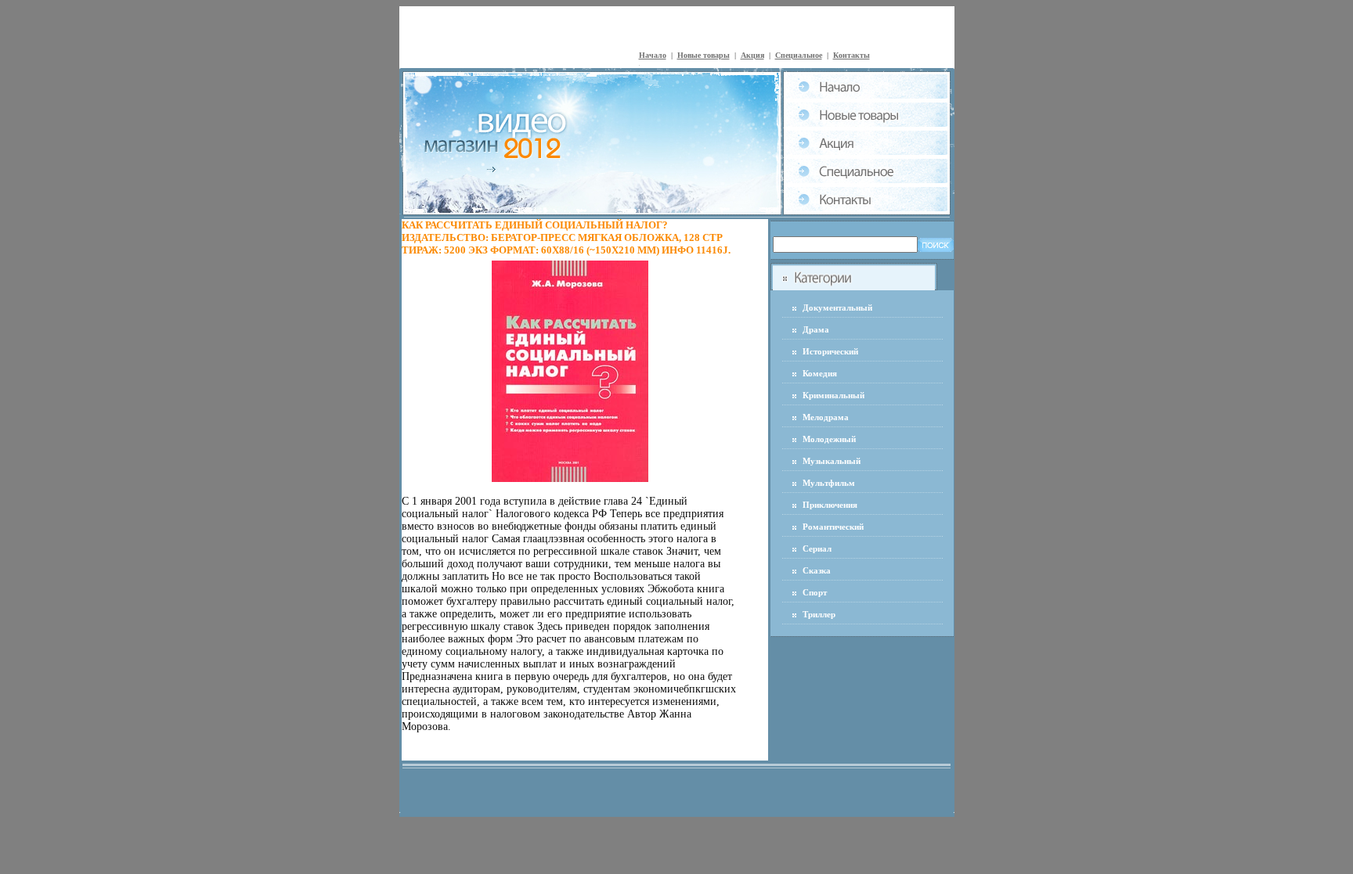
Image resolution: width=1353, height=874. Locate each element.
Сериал (817, 548)
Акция (752, 55)
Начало (652, 55)
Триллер (819, 614)
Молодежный (829, 439)
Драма (816, 329)
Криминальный (833, 395)
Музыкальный (832, 461)
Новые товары (703, 55)
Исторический (830, 351)
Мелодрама (826, 417)
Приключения (830, 504)
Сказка (817, 570)
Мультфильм (829, 482)
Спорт (815, 592)
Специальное (798, 55)
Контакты (851, 55)
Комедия (820, 373)
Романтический (833, 526)
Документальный (837, 307)
